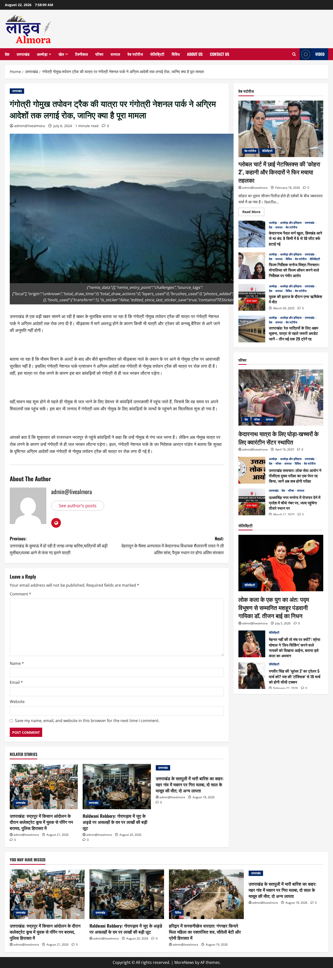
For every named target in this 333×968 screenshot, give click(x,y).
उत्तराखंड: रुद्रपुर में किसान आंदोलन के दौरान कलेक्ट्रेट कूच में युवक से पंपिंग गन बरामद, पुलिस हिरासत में (41, 822)
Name (17, 663)
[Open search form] (294, 54)
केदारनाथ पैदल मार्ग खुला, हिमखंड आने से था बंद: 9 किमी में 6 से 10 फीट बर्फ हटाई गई (251, 234)
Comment (20, 594)
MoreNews (184, 962)
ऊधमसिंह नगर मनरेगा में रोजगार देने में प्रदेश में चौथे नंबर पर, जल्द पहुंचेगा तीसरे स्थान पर (251, 502)
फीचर (99, 54)
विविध (176, 54)
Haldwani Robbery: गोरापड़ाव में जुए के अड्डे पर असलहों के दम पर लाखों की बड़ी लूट (115, 822)
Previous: (59, 545)
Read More (253, 212)
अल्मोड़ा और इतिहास (291, 222)
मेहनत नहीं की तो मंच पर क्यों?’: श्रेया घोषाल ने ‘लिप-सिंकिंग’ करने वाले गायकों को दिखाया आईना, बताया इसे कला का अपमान (251, 643)
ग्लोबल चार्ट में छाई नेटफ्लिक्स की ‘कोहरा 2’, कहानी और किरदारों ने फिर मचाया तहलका (279, 171)
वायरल (115, 54)
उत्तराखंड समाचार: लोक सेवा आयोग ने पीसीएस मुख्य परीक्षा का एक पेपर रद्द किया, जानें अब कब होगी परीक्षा (251, 470)
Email (16, 682)
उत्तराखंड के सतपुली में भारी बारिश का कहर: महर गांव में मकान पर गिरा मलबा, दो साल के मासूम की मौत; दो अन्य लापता (190, 784)
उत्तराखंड (23, 54)
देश (7, 54)
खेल (61, 54)
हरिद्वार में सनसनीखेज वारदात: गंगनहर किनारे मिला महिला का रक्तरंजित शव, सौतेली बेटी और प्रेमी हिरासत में (205, 931)
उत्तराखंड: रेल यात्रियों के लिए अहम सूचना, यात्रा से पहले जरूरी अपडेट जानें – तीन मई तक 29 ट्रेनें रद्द (251, 329)
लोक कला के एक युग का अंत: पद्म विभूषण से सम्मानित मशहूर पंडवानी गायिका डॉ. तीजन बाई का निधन (273, 607)
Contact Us (219, 54)
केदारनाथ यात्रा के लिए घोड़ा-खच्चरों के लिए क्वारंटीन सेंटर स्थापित (278, 437)
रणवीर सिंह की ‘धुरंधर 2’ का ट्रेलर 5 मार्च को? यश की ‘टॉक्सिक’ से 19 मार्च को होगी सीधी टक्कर (251, 675)
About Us (195, 54)
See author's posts (78, 505)
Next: (172, 545)
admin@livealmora (29, 125)
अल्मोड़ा (42, 54)
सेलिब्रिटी (157, 54)
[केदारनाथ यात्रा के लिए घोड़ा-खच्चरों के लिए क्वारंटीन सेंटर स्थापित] (280, 397)
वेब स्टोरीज (135, 54)
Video (319, 54)
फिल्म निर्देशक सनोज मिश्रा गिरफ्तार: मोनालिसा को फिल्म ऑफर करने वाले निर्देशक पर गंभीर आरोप (251, 265)
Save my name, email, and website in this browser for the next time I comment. (87, 720)
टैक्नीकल (81, 54)
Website (17, 701)
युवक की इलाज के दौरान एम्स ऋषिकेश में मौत (251, 297)
